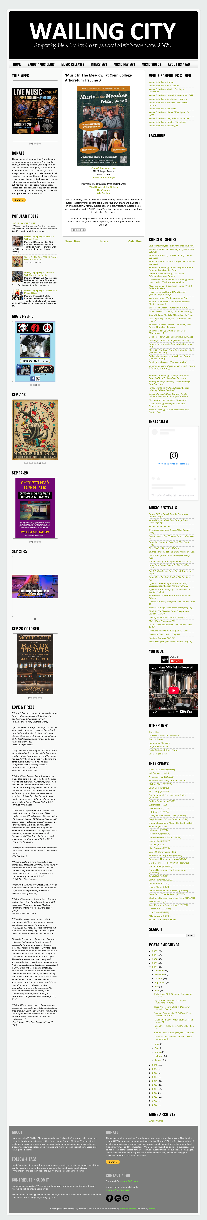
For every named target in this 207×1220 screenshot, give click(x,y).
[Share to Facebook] (81, 229)
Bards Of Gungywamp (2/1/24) (163, 852)
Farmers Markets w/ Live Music (164, 736)
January (159, 1060)
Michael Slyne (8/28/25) (160, 784)
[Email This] (72, 229)
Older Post (135, 241)
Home (104, 241)
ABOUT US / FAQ (179, 64)
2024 (155, 959)
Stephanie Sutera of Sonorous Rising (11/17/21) (172, 898)
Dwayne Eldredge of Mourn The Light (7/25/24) (171, 823)
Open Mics (154, 732)
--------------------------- (159, 372)
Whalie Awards (156, 1121)
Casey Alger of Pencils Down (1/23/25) (167, 816)
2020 (155, 1069)
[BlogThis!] (75, 229)
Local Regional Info (158, 754)
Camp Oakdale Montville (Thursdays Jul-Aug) (171, 315)
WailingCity (157, 495)
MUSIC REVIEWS (124, 64)
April (157, 1048)
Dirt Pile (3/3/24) (157, 845)
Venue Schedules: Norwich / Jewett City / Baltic (171, 95)
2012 (155, 1089)
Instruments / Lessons (159, 743)
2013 (155, 1085)
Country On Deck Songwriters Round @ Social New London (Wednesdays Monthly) (171, 281)
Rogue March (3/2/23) (159, 887)
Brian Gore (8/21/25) (159, 788)
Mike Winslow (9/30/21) (160, 916)
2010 (155, 1097)
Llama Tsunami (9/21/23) (161, 880)
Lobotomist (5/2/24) (158, 830)
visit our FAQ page (129, 1181)
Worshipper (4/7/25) (158, 805)
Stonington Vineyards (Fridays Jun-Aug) (168, 362)
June (157, 990)
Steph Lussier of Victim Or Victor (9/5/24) (168, 819)
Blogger (152, 1209)
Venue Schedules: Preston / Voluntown (167, 122)
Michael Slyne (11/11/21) (161, 901)
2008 (155, 1105)
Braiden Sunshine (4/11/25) (162, 801)
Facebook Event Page (104, 177)
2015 (155, 1077)
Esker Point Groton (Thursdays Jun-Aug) (168, 308)
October (159, 978)
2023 (155, 963)
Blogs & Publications (158, 746)
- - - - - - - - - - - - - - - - (159, 526)
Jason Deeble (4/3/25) (159, 808)
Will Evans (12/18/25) (159, 773)
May (157, 1044)
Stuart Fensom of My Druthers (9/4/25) (167, 780)
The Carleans (103, 190)
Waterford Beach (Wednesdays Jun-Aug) (168, 298)
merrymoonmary (128, 1209)
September (160, 982)
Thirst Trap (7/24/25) (159, 791)
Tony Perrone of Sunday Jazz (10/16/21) (168, 905)
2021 (155, 1065)
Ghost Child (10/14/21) (160, 909)
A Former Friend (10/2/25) (161, 777)
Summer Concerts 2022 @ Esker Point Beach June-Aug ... (172, 1014)
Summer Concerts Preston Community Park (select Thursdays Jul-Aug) (170, 326)
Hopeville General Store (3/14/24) (165, 837)
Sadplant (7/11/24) (158, 827)
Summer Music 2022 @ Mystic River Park (174, 1033)
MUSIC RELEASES (72, 64)
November (160, 975)
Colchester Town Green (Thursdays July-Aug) (171, 337)
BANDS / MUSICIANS (41, 64)
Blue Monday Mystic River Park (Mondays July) (171, 246)
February (159, 1056)
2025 (155, 955)
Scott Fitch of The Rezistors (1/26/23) (167, 894)
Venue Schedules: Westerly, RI (163, 126)
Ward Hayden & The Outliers (103, 187)
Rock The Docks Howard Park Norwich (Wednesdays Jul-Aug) (167, 293)
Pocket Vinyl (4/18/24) (159, 834)
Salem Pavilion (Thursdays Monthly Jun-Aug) (170, 311)
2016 (155, 1073)
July (157, 986)
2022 (155, 967)
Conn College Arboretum (103, 168)
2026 (155, 951)
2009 (155, 1101)
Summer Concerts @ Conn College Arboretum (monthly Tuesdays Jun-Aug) (171, 268)
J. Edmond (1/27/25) (159, 812)
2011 (154, 1093)
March (158, 1052)
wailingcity (170, 495)
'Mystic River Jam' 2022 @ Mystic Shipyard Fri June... (170, 1001)
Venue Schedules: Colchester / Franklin (168, 99)
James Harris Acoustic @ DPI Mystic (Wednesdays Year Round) (166, 275)
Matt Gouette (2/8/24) (159, 848)
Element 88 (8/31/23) (159, 883)
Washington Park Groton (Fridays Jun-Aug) (169, 340)
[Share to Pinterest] (84, 229)
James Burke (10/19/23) (160, 866)
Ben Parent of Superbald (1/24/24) (165, 855)
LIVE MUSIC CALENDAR (24, 223)
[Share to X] (78, 229)
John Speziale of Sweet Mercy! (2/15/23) (168, 891)
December (160, 970)
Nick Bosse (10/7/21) (159, 912)
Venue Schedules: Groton (161, 82)
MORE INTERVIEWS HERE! (162, 920)
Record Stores (156, 739)
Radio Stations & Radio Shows (163, 750)
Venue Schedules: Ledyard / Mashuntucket (169, 118)
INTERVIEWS (99, 64)
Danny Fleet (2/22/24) (159, 841)
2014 (155, 1081)
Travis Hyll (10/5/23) (158, 876)
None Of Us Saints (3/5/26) (162, 770)
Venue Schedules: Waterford (162, 109)
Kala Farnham (103, 193)
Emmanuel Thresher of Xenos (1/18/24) (168, 859)
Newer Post (72, 241)
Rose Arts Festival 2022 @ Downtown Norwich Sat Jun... (172, 1008)
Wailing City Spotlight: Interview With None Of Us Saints (39, 273)
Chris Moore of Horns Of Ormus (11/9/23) (169, 863)
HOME (17, 64)
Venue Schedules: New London (164, 86)
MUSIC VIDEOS (151, 64)
